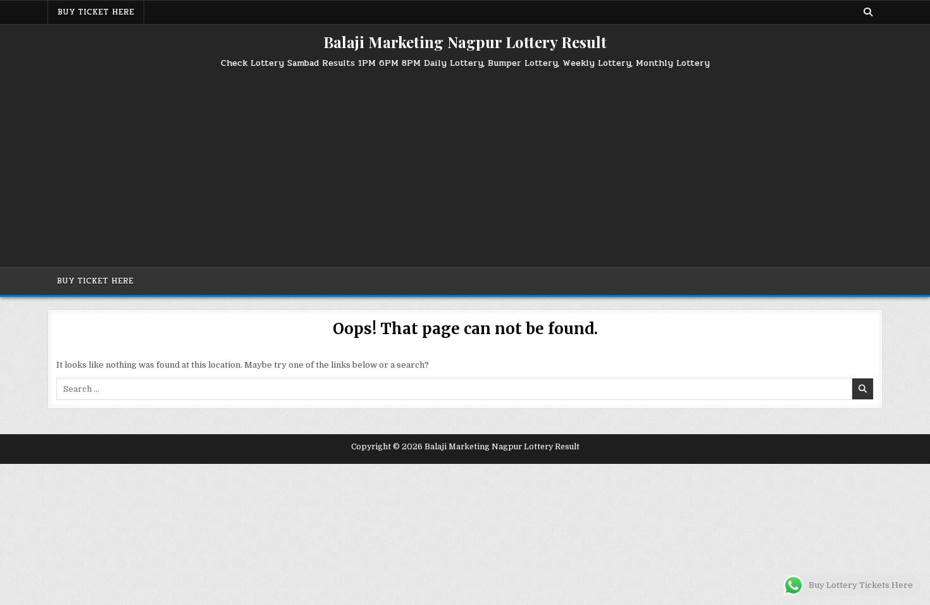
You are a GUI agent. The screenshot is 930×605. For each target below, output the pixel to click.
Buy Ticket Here (96, 12)
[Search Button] (868, 12)
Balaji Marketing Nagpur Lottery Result (465, 42)
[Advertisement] (465, 162)
